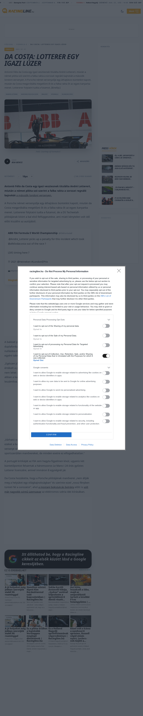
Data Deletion (56, 445)
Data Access (71, 445)
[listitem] (71, 319)
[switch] (106, 326)
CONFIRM (51, 435)
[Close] (119, 271)
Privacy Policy (87, 445)
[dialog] (71, 358)
